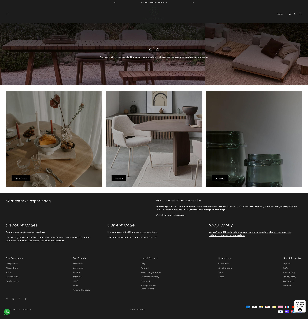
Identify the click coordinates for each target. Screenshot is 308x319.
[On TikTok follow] (26, 298)
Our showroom (225, 268)
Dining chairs (12, 268)
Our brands (223, 263)
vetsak (76, 285)
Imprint (286, 263)
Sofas (8, 272)
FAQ (143, 263)
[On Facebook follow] (7, 298)
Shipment (145, 281)
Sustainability (289, 272)
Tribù (75, 281)
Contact (145, 268)
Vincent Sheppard (81, 290)
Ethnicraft (78, 263)
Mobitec (77, 272)
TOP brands (288, 281)
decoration (220, 178)
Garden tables (12, 276)
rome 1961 (77, 276)
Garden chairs (12, 281)
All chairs (119, 178)
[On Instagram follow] (13, 298)
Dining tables (21, 178)
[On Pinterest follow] (19, 298)
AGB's (285, 268)
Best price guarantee (151, 272)
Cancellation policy (150, 276)
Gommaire (78, 268)
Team (221, 276)
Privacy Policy (289, 276)
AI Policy (287, 285)
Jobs (220, 272)
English (280, 14)
